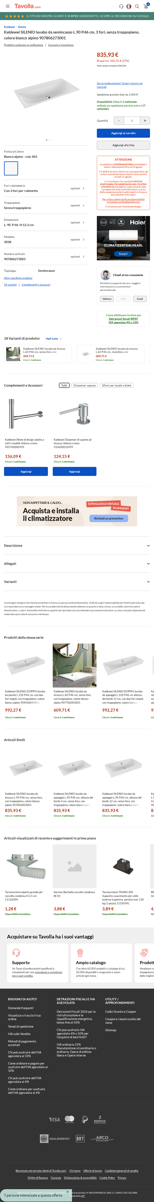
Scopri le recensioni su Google (88, 16)
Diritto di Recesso (38, 1177)
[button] (46, 140)
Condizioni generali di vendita (121, 1170)
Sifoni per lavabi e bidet (116, 385)
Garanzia (56, 1177)
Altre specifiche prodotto (18, 278)
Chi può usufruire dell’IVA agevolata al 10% (24, 1054)
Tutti (64, 385)
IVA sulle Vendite (19, 1034)
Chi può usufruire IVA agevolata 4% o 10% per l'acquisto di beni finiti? (73, 1033)
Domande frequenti (20, 1008)
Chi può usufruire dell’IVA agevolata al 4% (24, 1079)
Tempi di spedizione (20, 1026)
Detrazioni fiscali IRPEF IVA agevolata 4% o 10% (123, 320)
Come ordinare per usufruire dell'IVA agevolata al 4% (26, 1090)
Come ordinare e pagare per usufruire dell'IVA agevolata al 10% (28, 1066)
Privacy (122, 1177)
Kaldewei (9, 27)
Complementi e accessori (36, 284)
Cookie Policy (107, 1177)
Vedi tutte (52, 338)
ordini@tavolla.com (129, 201)
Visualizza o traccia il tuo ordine (24, 1017)
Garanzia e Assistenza (61, 45)
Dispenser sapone (85, 385)
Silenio (22, 27)
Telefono (106, 298)
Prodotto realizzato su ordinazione (23, 45)
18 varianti (10, 284)
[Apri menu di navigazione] (7, 6)
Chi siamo (74, 1170)
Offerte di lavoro (92, 1170)
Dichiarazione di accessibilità (80, 1177)
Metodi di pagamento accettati (22, 1043)
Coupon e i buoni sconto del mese (123, 1020)
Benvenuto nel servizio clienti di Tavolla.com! (41, 1170)
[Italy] (128, 6)
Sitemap (110, 1030)
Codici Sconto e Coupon (120, 1011)
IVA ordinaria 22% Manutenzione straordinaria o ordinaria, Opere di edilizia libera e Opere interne (76, 1050)
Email (140, 298)
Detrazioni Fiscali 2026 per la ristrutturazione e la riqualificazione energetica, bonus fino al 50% (76, 1017)
